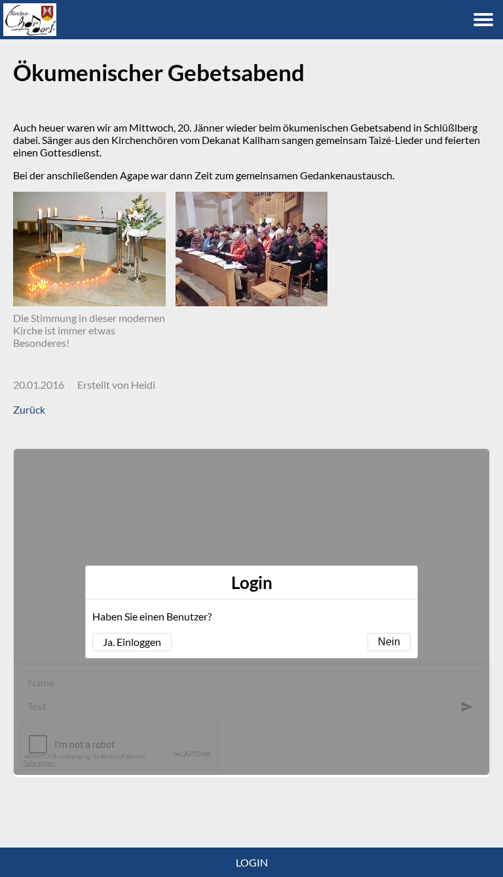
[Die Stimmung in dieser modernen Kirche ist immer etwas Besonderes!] (89, 249)
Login (252, 862)
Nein (389, 641)
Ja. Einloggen (132, 641)
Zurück (29, 409)
